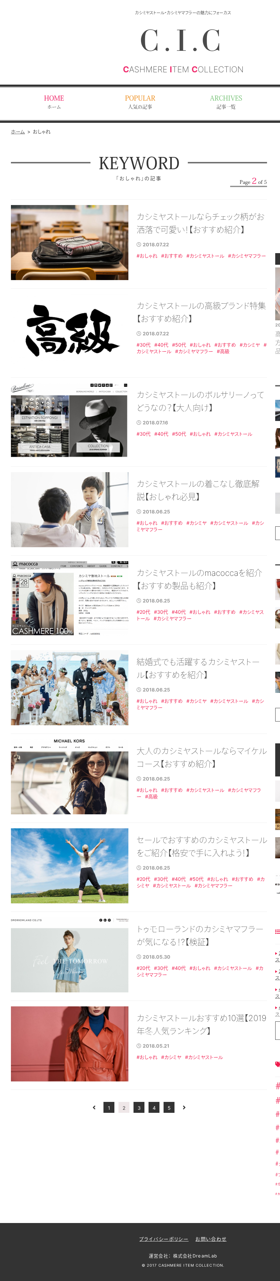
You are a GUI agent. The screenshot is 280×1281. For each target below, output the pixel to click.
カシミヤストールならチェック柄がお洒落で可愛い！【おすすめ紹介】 (201, 223)
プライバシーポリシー (163, 1239)
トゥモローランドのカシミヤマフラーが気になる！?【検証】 (200, 935)
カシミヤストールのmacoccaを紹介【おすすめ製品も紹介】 (199, 579)
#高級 (223, 351)
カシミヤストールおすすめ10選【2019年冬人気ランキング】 (201, 1024)
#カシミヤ (250, 345)
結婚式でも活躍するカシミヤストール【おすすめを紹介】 (198, 668)
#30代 (144, 345)
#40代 (161, 345)
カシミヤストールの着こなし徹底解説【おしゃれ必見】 (198, 490)
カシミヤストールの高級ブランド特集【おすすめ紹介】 (201, 312)
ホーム (18, 131)
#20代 (143, 612)
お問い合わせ (210, 1239)
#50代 (179, 345)
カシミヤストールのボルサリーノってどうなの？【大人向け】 (200, 401)
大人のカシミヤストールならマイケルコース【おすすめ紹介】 (202, 757)
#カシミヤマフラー (247, 256)
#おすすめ (172, 256)
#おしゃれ (147, 256)
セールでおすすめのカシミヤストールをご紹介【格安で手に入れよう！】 (202, 846)
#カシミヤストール (205, 256)
